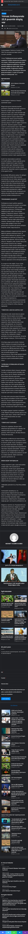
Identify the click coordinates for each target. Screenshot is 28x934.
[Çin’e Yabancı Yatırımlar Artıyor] (5, 85)
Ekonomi (10, 10)
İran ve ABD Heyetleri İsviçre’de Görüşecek (17, 785)
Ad (2, 672)
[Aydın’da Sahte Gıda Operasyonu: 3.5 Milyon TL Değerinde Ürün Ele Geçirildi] (21, 614)
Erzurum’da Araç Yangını (18, 736)
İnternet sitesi (4, 683)
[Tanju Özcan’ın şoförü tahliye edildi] (6, 752)
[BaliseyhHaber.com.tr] (14, 5)
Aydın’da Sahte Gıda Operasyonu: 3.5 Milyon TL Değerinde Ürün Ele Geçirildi (20, 621)
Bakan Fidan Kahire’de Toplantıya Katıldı (13, 815)
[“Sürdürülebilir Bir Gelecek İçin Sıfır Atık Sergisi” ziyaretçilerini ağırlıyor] (6, 821)
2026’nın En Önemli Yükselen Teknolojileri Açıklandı (17, 712)
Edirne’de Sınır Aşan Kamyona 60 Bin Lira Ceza (20, 605)
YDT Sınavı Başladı (16, 777)
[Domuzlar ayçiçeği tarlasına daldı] (7, 614)
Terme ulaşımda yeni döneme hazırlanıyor (7, 636)
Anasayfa (5, 10)
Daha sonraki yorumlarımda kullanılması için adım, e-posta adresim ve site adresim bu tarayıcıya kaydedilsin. (13, 692)
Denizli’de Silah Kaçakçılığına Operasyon (18, 771)
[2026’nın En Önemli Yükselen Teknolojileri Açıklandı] (6, 713)
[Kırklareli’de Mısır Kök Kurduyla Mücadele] (7, 598)
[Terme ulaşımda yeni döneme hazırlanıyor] (7, 631)
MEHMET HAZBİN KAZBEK (9, 26)
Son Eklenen (14, 705)
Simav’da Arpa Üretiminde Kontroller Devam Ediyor (18, 757)
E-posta (3, 678)
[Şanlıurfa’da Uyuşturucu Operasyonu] (6, 810)
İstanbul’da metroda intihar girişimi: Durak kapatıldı (17, 802)
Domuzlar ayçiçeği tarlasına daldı (6, 619)
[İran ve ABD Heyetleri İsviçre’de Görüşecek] (6, 787)
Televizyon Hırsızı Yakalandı (16, 834)
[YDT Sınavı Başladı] (6, 780)
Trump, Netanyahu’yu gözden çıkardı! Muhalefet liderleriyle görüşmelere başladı (18, 794)
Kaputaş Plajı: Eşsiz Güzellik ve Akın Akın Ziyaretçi (16, 1)
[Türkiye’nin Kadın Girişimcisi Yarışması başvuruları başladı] (21, 631)
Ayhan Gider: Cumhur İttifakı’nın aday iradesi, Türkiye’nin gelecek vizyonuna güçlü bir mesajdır (18, 721)
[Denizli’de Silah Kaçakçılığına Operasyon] (6, 773)
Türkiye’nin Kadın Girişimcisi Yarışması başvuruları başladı (20, 637)
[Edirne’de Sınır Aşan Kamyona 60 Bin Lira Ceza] (21, 598)
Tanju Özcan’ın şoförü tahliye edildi (17, 750)
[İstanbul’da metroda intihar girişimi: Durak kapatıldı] (6, 803)
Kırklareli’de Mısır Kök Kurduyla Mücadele (7, 604)
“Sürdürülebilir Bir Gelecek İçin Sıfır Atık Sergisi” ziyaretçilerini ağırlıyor (18, 820)
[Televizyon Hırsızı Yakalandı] (6, 836)
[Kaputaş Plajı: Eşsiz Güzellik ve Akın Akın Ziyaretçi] (6, 731)
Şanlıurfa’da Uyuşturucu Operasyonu (18, 808)
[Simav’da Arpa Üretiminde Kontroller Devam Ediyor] (5, 93)
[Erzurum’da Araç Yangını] (6, 738)
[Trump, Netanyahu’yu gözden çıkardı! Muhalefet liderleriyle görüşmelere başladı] (6, 793)
